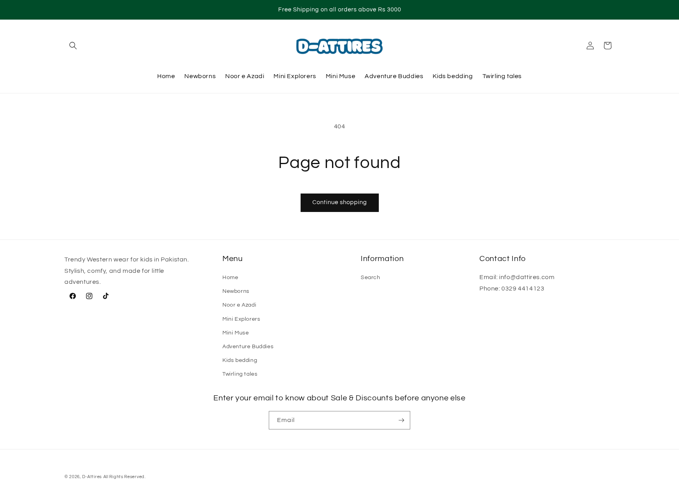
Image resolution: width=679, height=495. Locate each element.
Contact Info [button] (502, 259)
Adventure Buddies (247, 346)
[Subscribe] (401, 420)
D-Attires (92, 477)
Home (230, 277)
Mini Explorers (241, 319)
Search (370, 277)
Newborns (236, 291)
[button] (73, 45)
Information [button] (382, 259)
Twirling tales (239, 374)
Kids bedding (239, 360)
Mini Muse (235, 333)
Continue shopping (339, 202)
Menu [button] (232, 259)
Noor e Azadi (239, 305)
